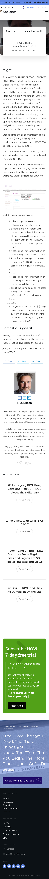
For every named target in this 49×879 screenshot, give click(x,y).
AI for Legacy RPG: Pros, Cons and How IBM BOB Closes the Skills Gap (24, 489)
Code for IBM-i (10, 830)
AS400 (6, 823)
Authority (7, 826)
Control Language (11, 834)
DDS (5, 838)
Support (6, 805)
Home (6, 798)
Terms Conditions (10, 808)
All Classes (8, 802)
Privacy (6, 811)
